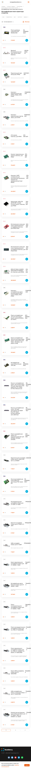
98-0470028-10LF (27, 384)
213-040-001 (25, 135)
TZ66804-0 (27, 692)
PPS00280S (26, 543)
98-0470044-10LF (27, 409)
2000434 (27, 458)
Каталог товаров (11, 6)
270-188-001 (26, 156)
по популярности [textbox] (8, 21)
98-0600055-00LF (26, 480)
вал (15, 17)
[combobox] (8, 21)
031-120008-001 (27, 339)
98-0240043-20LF (25, 31)
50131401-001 (26, 73)
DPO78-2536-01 (26, 52)
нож (3, 17)
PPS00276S (27, 501)
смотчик (20, 17)
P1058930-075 (26, 93)
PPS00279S (26, 523)
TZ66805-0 (27, 713)
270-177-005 (27, 271)
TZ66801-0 (27, 627)
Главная (3, 6)
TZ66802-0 (27, 649)
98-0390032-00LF (25, 364)
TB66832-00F (26, 605)
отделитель (9, 17)
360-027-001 (27, 248)
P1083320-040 (26, 115)
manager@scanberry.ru (15, 2)
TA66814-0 (27, 584)
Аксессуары (19, 6)
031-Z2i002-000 (26, 435)
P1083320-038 (27, 291)
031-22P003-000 (26, 317)
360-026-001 (27, 225)
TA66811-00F (26, 563)
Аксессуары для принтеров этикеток (9, 7)
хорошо (27, 765)
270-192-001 (27, 177)
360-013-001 (27, 203)
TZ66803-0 (26, 671)
